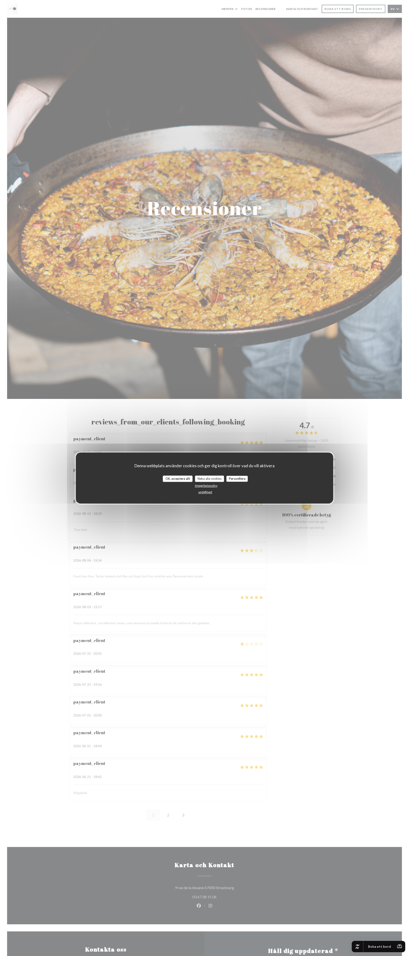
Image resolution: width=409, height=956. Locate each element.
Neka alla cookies (210, 478)
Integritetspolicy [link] (206, 486)
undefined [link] (205, 492)
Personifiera (237, 478)
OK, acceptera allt (177, 478)
